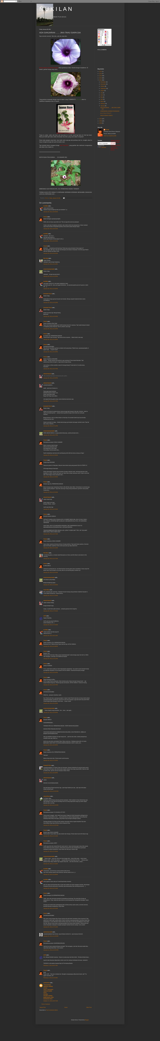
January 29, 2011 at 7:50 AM (50, 611)
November (103, 84)
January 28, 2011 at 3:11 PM (50, 264)
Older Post (89, 1007)
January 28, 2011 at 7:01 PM (50, 426)
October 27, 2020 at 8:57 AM (50, 1001)
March (102, 101)
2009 (100, 121)
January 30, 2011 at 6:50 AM (50, 908)
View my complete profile (110, 135)
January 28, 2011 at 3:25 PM (50, 276)
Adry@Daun (46, 796)
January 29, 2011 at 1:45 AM (50, 477)
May (102, 97)
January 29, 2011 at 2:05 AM (50, 509)
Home (66, 1007)
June (102, 95)
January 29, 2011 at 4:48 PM (50, 646)
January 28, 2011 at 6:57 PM (50, 401)
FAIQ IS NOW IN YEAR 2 (106, 115)
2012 (100, 78)
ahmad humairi (47, 373)
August (102, 90)
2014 (100, 73)
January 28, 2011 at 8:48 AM (50, 211)
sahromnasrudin (47, 932)
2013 (100, 75)
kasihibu (45, 206)
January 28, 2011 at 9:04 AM (50, 228)
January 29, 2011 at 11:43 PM (50, 805)
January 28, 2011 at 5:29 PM (50, 339)
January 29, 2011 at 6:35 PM (50, 745)
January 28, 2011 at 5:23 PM (50, 328)
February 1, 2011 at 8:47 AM (50, 965)
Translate (103, 147)
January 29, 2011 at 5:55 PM (50, 712)
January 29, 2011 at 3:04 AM (50, 572)
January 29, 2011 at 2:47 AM (50, 558)
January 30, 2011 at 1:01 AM (50, 836)
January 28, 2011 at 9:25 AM (50, 241)
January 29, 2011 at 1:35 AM (50, 455)
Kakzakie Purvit (47, 293)
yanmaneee (46, 982)
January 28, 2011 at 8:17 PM (50, 435)
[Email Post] (64, 198)
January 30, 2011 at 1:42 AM (50, 863)
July (102, 92)
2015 (100, 71)
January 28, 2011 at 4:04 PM (50, 316)
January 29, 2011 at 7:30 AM (50, 595)
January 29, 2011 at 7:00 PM (50, 760)
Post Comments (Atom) (52, 1010)
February (103, 103)
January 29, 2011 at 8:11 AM (50, 635)
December (103, 82)
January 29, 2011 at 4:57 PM (50, 684)
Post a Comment (46, 1004)
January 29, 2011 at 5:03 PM (50, 703)
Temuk (45, 216)
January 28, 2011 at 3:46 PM (50, 288)
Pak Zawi (45, 258)
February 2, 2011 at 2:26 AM (50, 977)
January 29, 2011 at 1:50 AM (50, 492)
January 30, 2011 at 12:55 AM (50, 825)
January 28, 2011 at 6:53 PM (50, 378)
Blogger (87, 1020)
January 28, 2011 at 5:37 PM (50, 368)
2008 (100, 123)
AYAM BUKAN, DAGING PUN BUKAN (109, 111)
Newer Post (43, 1007)
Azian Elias (46, 589)
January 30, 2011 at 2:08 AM (50, 874)
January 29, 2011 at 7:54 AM (50, 624)
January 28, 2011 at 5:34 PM (50, 351)
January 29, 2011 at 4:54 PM (50, 672)
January (103, 105)
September (103, 88)
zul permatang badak (48, 269)
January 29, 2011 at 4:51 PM (50, 658)
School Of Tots (47, 765)
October (103, 86)
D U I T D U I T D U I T (105, 113)
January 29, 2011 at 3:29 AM (50, 584)
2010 (100, 118)
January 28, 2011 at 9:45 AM (50, 253)
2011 (100, 80)
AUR (44, 616)
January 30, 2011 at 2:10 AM (50, 888)
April (102, 99)
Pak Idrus (45, 552)
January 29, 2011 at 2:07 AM (50, 534)
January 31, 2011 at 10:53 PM (50, 950)
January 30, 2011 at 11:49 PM (50, 936)
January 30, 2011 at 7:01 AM (50, 927)
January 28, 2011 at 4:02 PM (50, 302)
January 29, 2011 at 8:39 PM (50, 772)
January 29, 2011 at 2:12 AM (50, 547)
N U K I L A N (55, 9)
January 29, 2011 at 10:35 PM (50, 791)
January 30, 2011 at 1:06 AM (50, 851)
